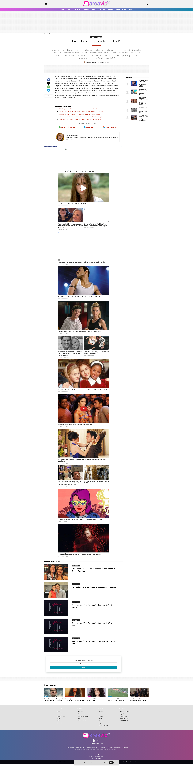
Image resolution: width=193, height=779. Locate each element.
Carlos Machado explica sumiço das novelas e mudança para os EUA (80, 119)
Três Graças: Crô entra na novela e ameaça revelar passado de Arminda (81, 111)
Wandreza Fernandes (91, 62)
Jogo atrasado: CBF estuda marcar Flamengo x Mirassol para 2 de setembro (117, 700)
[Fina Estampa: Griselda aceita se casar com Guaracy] (56, 590)
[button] (137, 4)
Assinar (83, 667)
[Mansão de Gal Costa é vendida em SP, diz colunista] (96, 692)
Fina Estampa (54, 33)
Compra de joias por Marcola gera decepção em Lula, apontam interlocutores (143, 117)
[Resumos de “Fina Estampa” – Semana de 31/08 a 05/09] (56, 644)
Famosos (89, 696)
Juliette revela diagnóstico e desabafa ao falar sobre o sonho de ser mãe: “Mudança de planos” (143, 100)
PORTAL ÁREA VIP (123, 708)
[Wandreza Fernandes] (85, 62)
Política (45, 696)
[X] (48, 83)
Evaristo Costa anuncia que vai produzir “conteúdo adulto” (143, 92)
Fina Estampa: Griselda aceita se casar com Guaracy (94, 587)
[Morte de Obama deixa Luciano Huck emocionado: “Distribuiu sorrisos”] (134, 85)
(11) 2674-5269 (96, 758)
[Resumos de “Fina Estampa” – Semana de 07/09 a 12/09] (56, 626)
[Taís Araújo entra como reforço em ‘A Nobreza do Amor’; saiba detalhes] (75, 692)
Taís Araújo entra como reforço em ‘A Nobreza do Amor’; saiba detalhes (74, 699)
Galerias (131, 696)
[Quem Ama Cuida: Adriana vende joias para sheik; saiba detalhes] (139, 692)
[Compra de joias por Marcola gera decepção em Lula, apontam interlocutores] (134, 119)
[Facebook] (48, 79)
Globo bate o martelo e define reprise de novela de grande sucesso (79, 114)
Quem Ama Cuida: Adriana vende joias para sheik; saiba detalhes (138, 699)
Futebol (110, 696)
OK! (111, 762)
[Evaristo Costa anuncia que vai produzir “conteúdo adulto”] (134, 94)
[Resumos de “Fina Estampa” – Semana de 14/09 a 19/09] (56, 608)
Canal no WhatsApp (68, 127)
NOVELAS (79, 708)
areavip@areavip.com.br (96, 756)
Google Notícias (110, 127)
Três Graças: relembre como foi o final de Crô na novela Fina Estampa (80, 109)
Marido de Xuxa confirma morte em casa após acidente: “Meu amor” (143, 110)
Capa (45, 33)
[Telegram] (48, 90)
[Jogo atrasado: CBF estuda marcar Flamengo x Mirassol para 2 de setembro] (118, 692)
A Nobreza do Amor (69, 696)
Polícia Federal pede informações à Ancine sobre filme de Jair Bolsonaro (53, 699)
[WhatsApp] (48, 86)
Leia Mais (105, 762)
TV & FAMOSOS (59, 708)
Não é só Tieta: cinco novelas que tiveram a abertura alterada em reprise (81, 117)
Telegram (89, 127)
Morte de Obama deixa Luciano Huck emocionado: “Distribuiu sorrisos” (143, 83)
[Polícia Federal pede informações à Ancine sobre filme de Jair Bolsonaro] (53, 692)
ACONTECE (101, 708)
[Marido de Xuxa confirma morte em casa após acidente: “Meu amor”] (134, 112)
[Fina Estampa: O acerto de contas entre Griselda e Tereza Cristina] (56, 572)
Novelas (49, 33)
